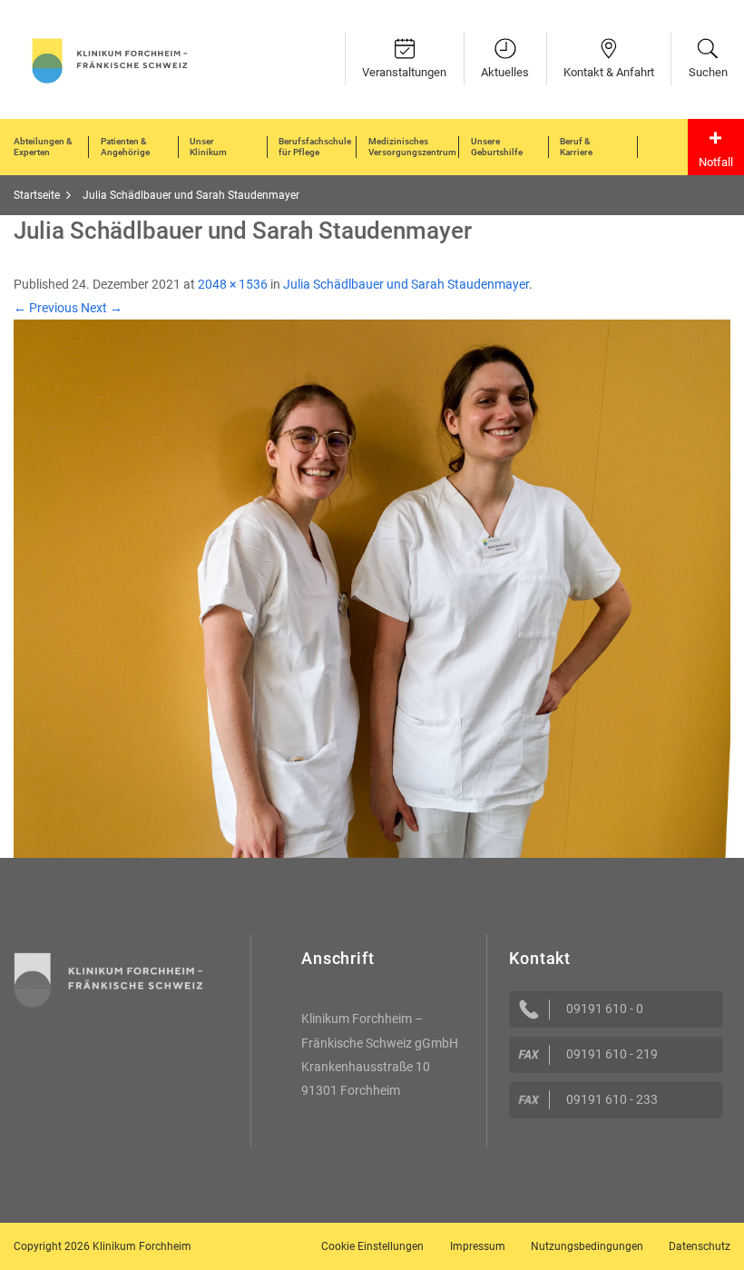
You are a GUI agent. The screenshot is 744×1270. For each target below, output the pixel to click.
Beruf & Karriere (576, 146)
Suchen (708, 72)
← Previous (46, 307)
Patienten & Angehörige (125, 146)
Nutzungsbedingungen (587, 1246)
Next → (101, 307)
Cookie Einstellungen (372, 1246)
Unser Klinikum (208, 146)
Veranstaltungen (404, 72)
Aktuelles (505, 72)
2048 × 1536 (233, 284)
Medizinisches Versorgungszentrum (412, 146)
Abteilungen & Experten (43, 146)
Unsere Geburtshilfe (497, 146)
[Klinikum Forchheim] (110, 59)
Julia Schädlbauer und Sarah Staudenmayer (406, 284)
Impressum (477, 1246)
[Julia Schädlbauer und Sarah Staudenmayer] (372, 587)
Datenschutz (699, 1246)
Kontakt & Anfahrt (608, 72)
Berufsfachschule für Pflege (315, 146)
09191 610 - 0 (604, 1008)
